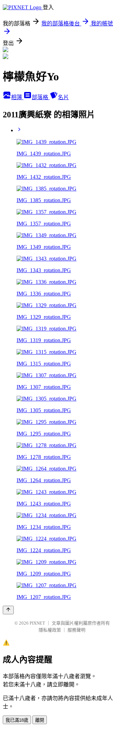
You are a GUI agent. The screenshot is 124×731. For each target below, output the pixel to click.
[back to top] (8, 610)
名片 (63, 97)
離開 (39, 720)
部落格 (41, 97)
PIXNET (37, 623)
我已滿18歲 (17, 720)
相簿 (17, 97)
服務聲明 (76, 630)
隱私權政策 (50, 630)
